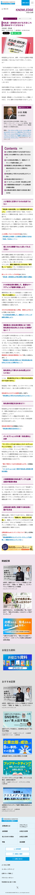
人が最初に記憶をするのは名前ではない (18, 152)
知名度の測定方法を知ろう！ (15, 179)
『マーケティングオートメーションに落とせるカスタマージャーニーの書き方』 (17, 131)
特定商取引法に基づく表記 (9, 882)
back (6, 9)
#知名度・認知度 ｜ (9, 28)
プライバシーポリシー (8, 878)
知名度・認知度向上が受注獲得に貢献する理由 (17, 277)
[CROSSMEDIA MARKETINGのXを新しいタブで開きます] (17, 887)
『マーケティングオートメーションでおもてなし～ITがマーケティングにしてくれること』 (17, 134)
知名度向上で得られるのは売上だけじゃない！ (17, 396)
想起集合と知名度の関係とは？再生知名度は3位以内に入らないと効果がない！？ (18, 168)
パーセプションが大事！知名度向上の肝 (18, 182)
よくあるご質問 (6, 865)
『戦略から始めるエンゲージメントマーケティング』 (17, 136)
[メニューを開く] (32, 2)
